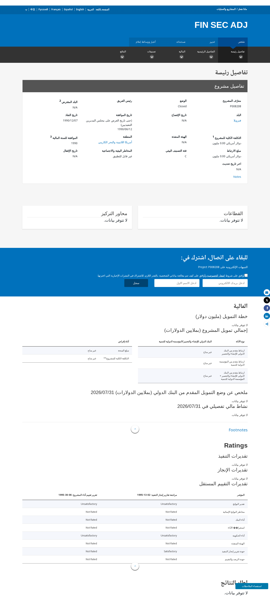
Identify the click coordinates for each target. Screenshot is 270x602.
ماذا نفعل (242, 9)
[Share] (266, 308)
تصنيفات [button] (151, 51)
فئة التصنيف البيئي (176, 150)
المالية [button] (182, 51)
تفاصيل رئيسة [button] (238, 51)
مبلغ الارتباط (234, 150)
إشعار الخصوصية (216, 275)
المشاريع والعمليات (226, 9)
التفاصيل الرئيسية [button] (206, 51)
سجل (136, 283)
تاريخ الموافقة (124, 115)
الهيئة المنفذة (179, 136)
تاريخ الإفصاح (179, 115)
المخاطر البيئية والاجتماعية (117, 150)
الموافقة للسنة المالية (63, 137)
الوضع (183, 101)
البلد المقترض (68, 101)
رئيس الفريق (124, 101)
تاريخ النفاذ (71, 115)
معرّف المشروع (232, 101)
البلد (238, 115)
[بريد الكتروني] (266, 292)
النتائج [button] (123, 51)
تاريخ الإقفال (70, 150)
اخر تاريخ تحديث (231, 164)
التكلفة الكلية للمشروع (226, 137)
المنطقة (127, 136)
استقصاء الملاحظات (252, 586)
